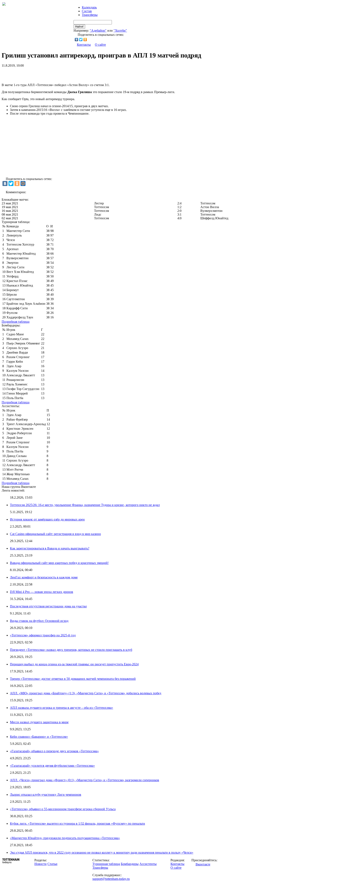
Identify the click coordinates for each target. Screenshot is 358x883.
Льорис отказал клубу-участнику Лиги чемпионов (45, 794)
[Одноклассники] (85, 39)
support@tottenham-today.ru (111, 879)
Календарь (89, 7)
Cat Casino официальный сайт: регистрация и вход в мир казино (55, 534)
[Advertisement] (50, 73)
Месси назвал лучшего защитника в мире (39, 722)
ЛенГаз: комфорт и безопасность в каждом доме (44, 577)
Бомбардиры (130, 864)
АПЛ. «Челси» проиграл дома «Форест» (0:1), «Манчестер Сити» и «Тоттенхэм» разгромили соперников (84, 780)
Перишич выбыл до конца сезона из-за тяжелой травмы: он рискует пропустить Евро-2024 (74, 664)
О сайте (100, 44)
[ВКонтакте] (76, 39)
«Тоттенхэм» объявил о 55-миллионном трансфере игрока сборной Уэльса (63, 809)
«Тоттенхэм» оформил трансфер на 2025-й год (43, 635)
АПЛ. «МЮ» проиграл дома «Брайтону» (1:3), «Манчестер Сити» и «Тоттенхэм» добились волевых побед (85, 693)
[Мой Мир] (23, 183)
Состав (87, 11)
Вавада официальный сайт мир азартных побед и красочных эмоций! (59, 563)
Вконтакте (203, 864)
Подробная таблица (15, 321)
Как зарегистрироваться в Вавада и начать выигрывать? (49, 548)
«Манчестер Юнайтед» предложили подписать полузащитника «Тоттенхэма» (65, 838)
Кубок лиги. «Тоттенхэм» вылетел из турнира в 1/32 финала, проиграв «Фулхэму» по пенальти (77, 823)
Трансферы (90, 15)
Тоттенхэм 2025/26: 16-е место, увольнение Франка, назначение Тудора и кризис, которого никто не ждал (85, 505)
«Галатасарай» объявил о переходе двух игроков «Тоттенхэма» (54, 751)
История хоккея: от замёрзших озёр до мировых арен (47, 519)
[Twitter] (81, 39)
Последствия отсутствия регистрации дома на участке (48, 606)
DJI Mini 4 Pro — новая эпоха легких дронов (41, 592)
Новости (40, 864)
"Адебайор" (98, 30)
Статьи (52, 864)
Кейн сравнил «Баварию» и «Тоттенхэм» (39, 736)
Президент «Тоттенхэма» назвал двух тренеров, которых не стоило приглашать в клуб (71, 649)
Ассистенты (148, 864)
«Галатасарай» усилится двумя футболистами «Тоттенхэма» (52, 765)
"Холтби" (120, 30)
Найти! (79, 26)
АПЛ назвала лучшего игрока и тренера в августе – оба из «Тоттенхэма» (61, 707)
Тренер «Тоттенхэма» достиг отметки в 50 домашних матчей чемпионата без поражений (73, 678)
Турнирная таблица (106, 864)
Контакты (84, 44)
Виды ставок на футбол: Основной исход (39, 621)
